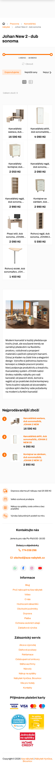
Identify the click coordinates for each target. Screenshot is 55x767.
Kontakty (27, 688)
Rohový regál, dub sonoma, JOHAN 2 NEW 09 (40, 235)
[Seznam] (31, 82)
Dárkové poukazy (28, 650)
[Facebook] (23, 568)
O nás (28, 599)
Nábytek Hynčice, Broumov (27, 678)
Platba (27, 618)
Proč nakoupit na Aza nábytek (27, 590)
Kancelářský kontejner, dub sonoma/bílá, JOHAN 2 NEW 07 (15, 166)
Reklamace (27, 654)
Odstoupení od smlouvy (27, 659)
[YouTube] (40, 568)
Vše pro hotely (27, 683)
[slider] (3, 54)
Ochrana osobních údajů (27, 623)
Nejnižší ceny (31, 72)
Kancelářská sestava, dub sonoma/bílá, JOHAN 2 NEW (15, 130)
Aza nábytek (27, 759)
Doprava (27, 613)
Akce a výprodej (27, 645)
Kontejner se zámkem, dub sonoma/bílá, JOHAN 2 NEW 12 (40, 200)
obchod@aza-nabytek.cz (29, 557)
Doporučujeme (12, 72)
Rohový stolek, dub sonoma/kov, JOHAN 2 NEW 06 (15, 270)
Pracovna (14, 24)
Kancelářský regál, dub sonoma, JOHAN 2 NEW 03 (40, 166)
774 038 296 (29, 550)
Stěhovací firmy (27, 664)
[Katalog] (24, 82)
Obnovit (29, 64)
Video (28, 594)
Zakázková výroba (27, 628)
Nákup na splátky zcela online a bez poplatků (27, 507)
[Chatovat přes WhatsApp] (15, 568)
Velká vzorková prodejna (22, 499)
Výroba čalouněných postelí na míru (28, 516)
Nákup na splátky (27, 673)
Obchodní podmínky (27, 609)
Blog (27, 585)
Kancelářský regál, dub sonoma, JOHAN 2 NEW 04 (14, 200)
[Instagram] (32, 568)
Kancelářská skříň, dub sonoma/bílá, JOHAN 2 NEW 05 (40, 130)
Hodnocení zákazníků (27, 604)
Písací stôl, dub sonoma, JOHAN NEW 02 (15, 235)
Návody (28, 669)
